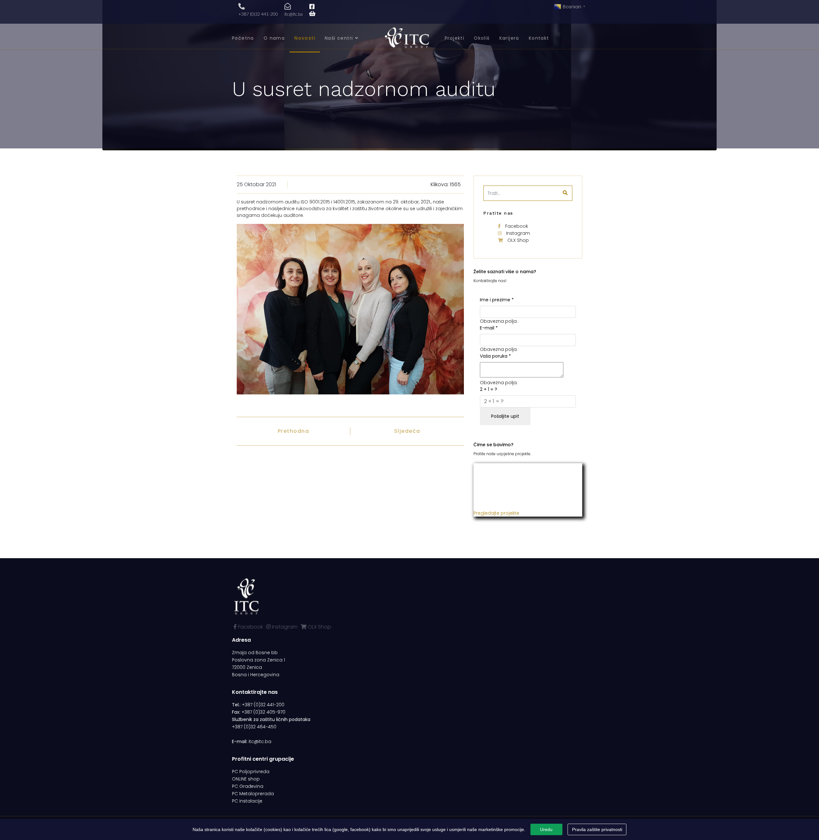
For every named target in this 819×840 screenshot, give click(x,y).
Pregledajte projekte (496, 513)
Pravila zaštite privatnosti (597, 829)
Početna (243, 38)
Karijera (509, 38)
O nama (274, 38)
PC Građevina (247, 786)
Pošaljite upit (505, 416)
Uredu (546, 829)
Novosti (304, 38)
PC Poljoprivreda (250, 771)
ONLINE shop (246, 779)
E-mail (489, 328)
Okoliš (481, 38)
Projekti (454, 38)
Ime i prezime (497, 300)
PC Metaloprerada (253, 793)
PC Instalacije (247, 801)
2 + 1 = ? (488, 389)
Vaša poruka (495, 356)
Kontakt (539, 38)
